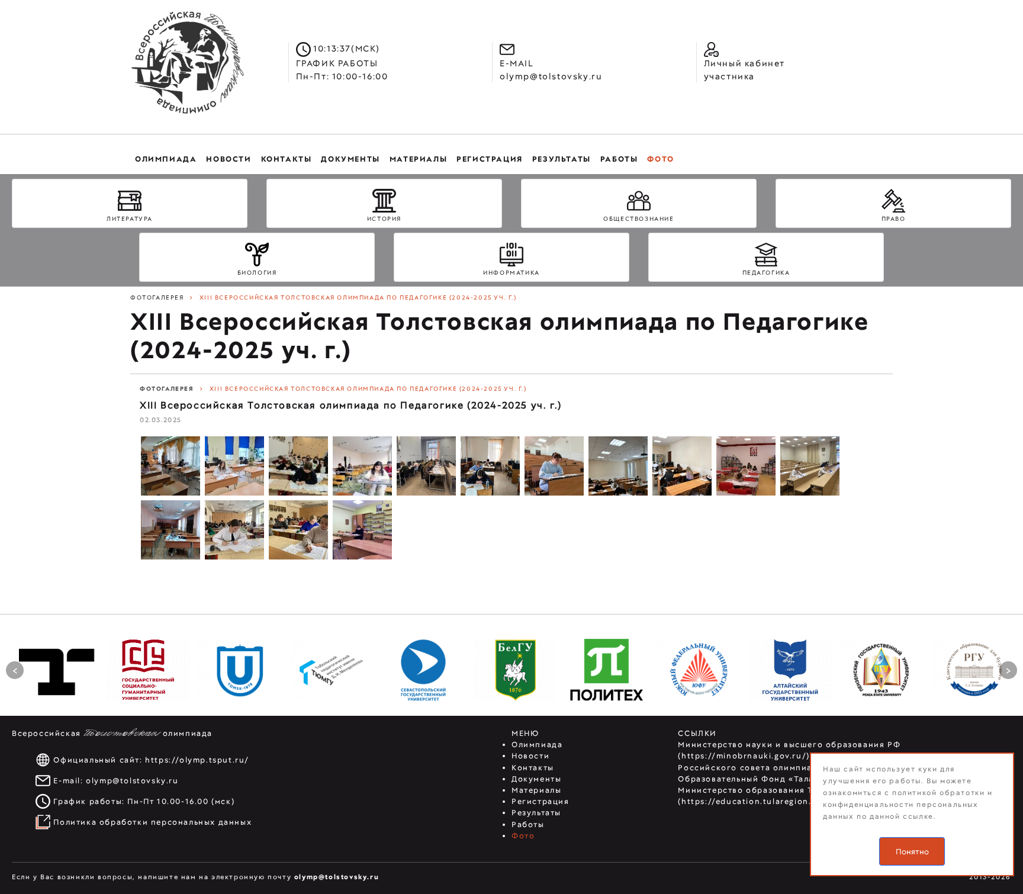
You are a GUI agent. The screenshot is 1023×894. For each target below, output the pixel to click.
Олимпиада (536, 744)
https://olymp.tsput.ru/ (197, 760)
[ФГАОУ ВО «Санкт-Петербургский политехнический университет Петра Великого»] (606, 669)
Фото (523, 836)
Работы (528, 824)
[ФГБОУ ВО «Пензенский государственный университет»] (882, 669)
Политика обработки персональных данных (152, 822)
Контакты (532, 768)
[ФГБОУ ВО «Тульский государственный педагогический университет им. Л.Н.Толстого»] (56, 669)
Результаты (536, 813)
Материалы (536, 790)
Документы (536, 779)
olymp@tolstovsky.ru (132, 781)
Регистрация (540, 801)
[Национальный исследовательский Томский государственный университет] (239, 669)
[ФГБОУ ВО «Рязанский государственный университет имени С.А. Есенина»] (973, 669)
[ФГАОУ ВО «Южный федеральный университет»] (698, 669)
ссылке (918, 816)
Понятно (912, 852)
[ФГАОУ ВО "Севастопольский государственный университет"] (423, 669)
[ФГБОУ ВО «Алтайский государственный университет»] (790, 669)
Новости (530, 756)
